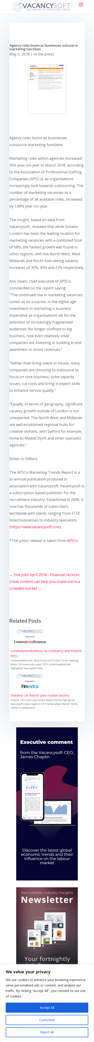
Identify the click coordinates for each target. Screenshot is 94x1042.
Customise (47, 1020)
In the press (44, 54)
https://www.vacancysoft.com (35, 526)
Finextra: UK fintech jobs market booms (39, 695)
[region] (47, 1003)
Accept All (47, 1007)
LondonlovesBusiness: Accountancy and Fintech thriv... (45, 653)
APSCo (72, 540)
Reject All (47, 1032)
